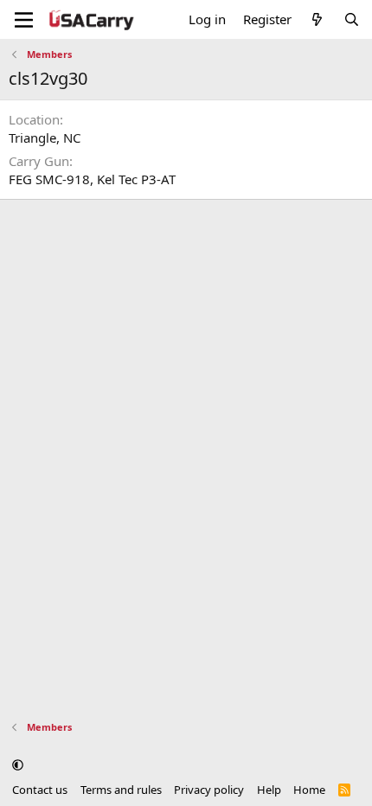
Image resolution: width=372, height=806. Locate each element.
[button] (18, 765)
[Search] (352, 19)
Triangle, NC (44, 137)
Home (309, 789)
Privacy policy (209, 789)
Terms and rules (121, 789)
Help (269, 789)
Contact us (39, 789)
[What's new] (317, 19)
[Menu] (23, 20)
